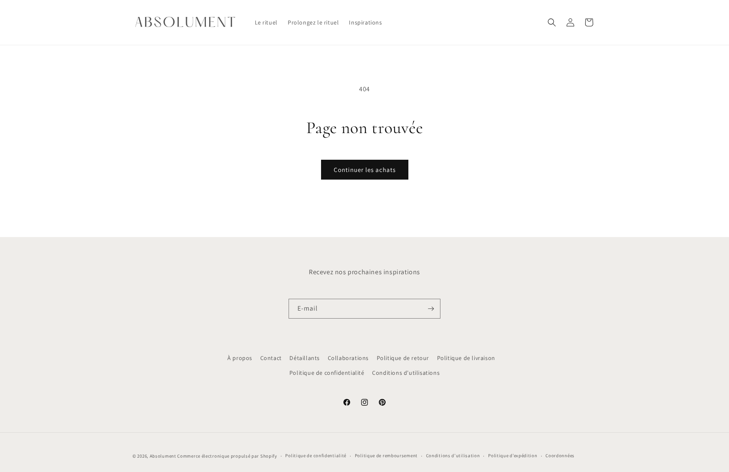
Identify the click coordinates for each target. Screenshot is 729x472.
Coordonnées (560, 455)
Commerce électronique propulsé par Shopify (227, 456)
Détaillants (304, 358)
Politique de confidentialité (326, 373)
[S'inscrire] (430, 309)
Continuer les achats (365, 170)
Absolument (163, 456)
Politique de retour (403, 358)
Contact (271, 358)
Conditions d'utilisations (406, 373)
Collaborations (348, 358)
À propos (239, 358)
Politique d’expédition (512, 455)
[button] (552, 22)
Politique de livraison (466, 358)
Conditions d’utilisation (453, 455)
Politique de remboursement (386, 455)
